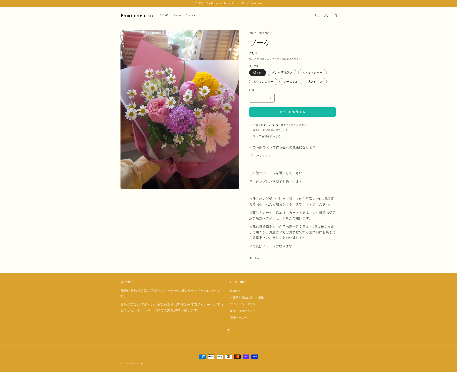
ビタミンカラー (263, 81)
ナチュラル (290, 81)
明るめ (257, 72)
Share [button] (257, 257)
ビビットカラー (312, 72)
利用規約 (236, 290)
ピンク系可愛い (282, 72)
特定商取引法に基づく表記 (247, 297)
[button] (317, 15)
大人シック (315, 81)
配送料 (258, 59)
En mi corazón (136, 363)
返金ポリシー (238, 317)
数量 (251, 90)
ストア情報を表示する (267, 136)
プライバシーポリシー (244, 304)
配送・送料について (242, 310)
